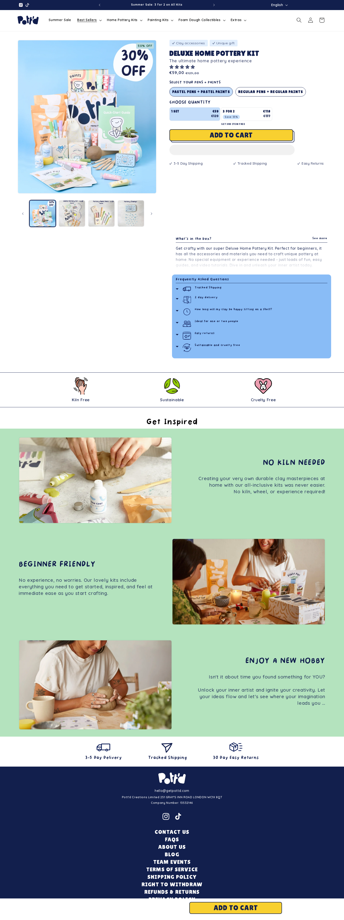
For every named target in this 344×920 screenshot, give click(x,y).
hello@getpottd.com (172, 791)
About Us (172, 847)
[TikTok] (178, 816)
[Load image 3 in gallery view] (101, 213)
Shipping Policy (172, 877)
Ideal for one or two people (216, 321)
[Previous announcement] (100, 5)
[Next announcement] (214, 5)
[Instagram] (166, 816)
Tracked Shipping (208, 287)
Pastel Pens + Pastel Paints (201, 92)
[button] (182, 66)
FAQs (172, 839)
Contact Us (172, 832)
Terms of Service (172, 869)
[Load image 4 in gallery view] (130, 213)
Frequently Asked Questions (202, 279)
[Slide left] (23, 213)
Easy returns (205, 333)
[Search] (299, 20)
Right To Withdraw (172, 884)
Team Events (172, 862)
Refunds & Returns (172, 892)
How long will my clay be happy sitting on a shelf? (233, 309)
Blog (172, 854)
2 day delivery (206, 297)
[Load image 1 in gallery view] (42, 213)
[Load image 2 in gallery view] (72, 213)
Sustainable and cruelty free (217, 345)
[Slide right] (151, 213)
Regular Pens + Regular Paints (270, 92)
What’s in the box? (251, 239)
